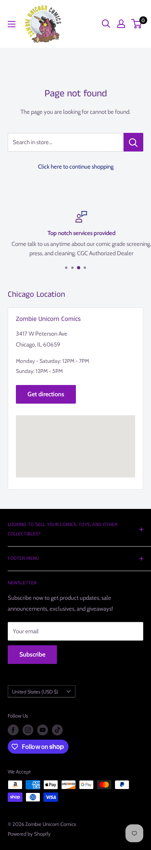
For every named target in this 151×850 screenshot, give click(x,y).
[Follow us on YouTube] (42, 730)
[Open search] (106, 23)
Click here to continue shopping (75, 166)
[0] (137, 23)
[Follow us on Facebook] (13, 730)
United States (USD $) (35, 692)
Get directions (45, 394)
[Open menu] (11, 24)
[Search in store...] (133, 142)
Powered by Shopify (29, 834)
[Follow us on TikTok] (57, 730)
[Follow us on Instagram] (27, 730)
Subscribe (32, 654)
